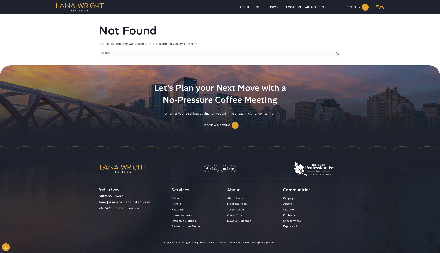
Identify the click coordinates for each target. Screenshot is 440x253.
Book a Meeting (217, 125)
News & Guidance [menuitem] (239, 221)
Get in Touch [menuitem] (235, 215)
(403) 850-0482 (111, 196)
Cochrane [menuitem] (289, 215)
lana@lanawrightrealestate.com (124, 202)
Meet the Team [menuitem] (237, 204)
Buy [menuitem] (273, 7)
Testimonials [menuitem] (236, 209)
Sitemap (220, 243)
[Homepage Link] (80, 7)
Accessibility (233, 243)
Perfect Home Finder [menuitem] (186, 226)
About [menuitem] (244, 7)
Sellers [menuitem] (176, 198)
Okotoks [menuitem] (289, 209)
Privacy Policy (206, 243)
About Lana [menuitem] (235, 198)
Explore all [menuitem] (290, 226)
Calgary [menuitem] (288, 198)
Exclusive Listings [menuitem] (184, 221)
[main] (220, 32)
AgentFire (269, 243)
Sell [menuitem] (260, 7)
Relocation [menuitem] (292, 7)
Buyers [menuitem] (176, 204)
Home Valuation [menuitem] (182, 215)
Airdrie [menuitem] (288, 204)
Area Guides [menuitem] (315, 7)
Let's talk (352, 7)
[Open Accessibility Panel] (5, 247)
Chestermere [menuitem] (292, 221)
